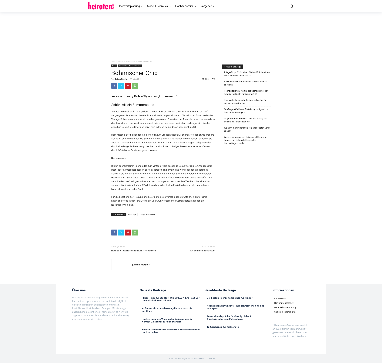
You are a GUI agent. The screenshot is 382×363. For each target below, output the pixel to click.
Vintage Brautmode (147, 214)
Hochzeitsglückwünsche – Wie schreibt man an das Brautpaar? (235, 307)
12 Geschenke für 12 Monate (223, 326)
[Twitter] (121, 86)
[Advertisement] (191, 34)
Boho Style (132, 214)
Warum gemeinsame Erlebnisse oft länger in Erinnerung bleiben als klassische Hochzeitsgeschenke (245, 140)
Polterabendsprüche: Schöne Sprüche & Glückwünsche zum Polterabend (229, 317)
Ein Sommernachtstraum (202, 250)
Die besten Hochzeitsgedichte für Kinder (229, 297)
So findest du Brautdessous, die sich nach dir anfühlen (245, 83)
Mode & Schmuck (135, 66)
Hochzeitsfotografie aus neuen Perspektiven (133, 250)
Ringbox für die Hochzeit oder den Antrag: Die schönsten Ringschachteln (245, 120)
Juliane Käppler (121, 79)
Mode (120, 61)
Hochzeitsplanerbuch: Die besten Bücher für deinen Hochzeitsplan (245, 101)
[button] (289, 6)
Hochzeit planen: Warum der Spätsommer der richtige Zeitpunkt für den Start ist (246, 92)
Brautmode (130, 61)
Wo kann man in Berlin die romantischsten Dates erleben (247, 129)
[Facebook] (114, 86)
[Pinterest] (128, 86)
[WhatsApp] (135, 86)
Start (113, 61)
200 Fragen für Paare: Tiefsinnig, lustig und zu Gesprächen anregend (246, 111)
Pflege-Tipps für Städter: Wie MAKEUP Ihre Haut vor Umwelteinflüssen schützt (247, 74)
